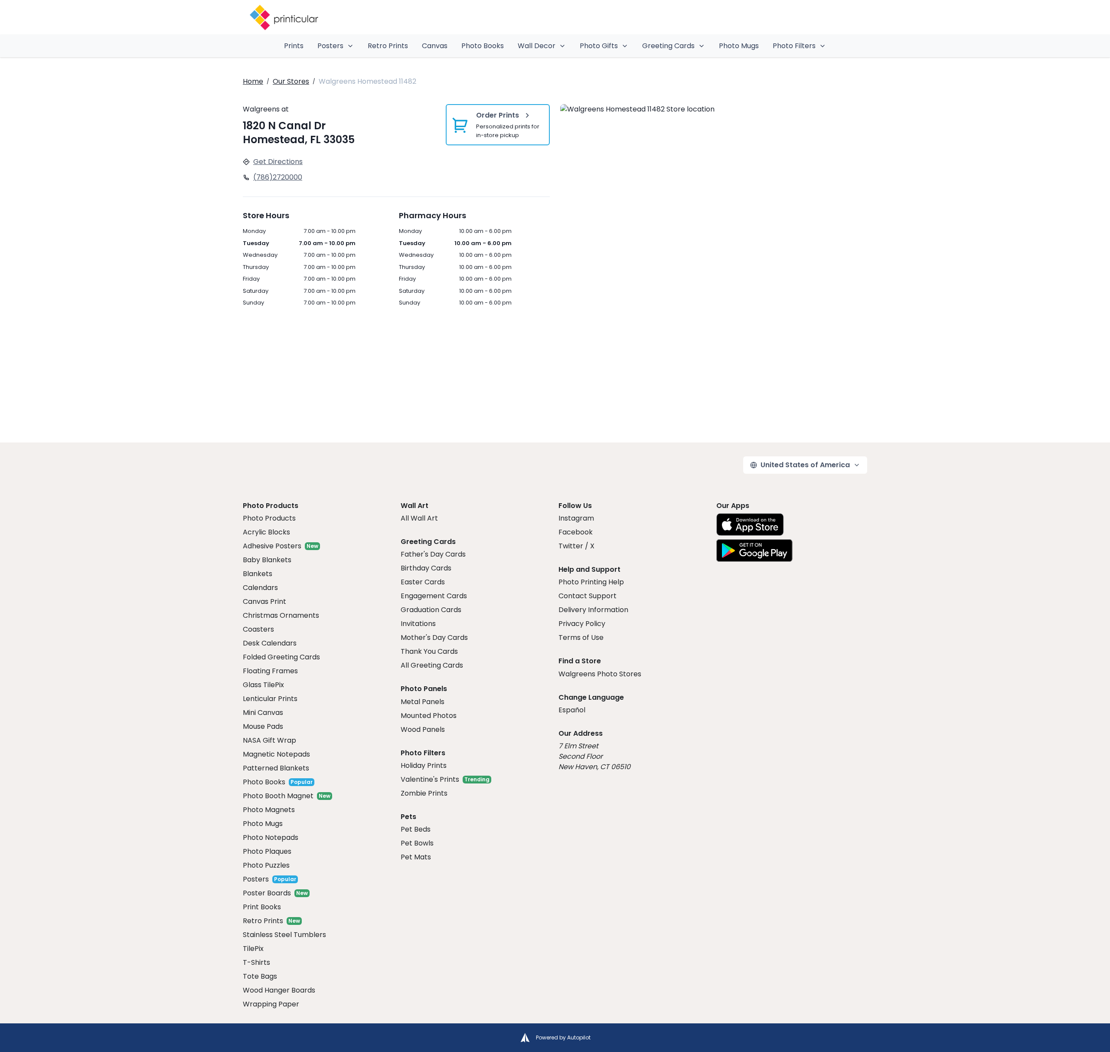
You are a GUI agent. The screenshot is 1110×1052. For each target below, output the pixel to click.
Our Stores (291, 81)
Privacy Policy (581, 624)
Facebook (575, 532)
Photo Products (269, 518)
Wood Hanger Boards (279, 990)
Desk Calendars (270, 643)
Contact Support (587, 596)
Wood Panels (423, 729)
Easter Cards (423, 582)
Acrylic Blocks (266, 532)
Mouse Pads (263, 726)
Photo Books (482, 46)
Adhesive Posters (272, 546)
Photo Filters (794, 46)
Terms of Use (581, 637)
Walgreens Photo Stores (599, 674)
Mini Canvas (263, 713)
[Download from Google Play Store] (754, 550)
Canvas (434, 46)
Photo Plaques (267, 851)
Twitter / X (576, 546)
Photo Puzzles (266, 865)
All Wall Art (419, 518)
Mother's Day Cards (434, 637)
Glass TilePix (263, 685)
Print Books (262, 907)
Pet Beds (416, 829)
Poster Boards (267, 893)
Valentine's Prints (430, 779)
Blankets (257, 574)
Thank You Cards (429, 651)
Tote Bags (260, 976)
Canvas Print (264, 601)
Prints (294, 46)
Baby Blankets (267, 560)
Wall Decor (536, 46)
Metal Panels (422, 702)
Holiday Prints (424, 765)
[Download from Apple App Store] (750, 524)
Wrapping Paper (271, 1004)
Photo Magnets (269, 810)
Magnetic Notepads (276, 754)
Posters (330, 46)
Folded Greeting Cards (281, 657)
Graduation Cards (431, 610)
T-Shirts (256, 962)
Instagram (576, 518)
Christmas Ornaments (281, 615)
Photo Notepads (270, 837)
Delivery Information (593, 610)
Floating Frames (270, 671)
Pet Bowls (417, 843)
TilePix (253, 949)
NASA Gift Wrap (269, 740)
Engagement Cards (434, 596)
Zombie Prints (424, 793)
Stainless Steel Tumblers (284, 935)
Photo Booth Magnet (278, 796)
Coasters (258, 629)
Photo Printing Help (591, 582)
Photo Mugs (739, 46)
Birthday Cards (426, 568)
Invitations (418, 624)
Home (253, 81)
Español (571, 710)
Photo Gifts (599, 46)
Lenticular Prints (270, 699)
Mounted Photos (429, 716)
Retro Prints (388, 46)
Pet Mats (416, 857)
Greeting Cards (668, 46)
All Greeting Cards (432, 665)
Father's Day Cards (433, 554)
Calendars (260, 588)
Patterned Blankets (276, 768)
